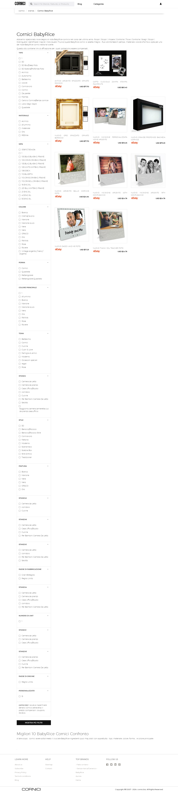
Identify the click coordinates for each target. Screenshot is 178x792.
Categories (99, 4)
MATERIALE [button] (24, 115)
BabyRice (80, 772)
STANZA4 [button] (23, 587)
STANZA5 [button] (23, 651)
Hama (78, 780)
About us (18, 765)
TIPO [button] (21, 53)
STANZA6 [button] (23, 519)
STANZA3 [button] (23, 544)
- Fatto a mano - (82, 765)
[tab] (34, 52)
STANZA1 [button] (22, 630)
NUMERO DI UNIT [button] (26, 616)
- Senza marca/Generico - (86, 768)
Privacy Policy (20, 772)
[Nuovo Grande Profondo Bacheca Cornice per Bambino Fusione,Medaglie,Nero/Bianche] (148, 114)
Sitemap (49, 765)
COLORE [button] (22, 207)
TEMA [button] (21, 333)
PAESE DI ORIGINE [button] (27, 676)
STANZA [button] (22, 376)
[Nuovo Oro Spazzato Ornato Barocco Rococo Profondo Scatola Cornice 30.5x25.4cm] (72, 114)
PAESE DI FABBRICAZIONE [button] (30, 569)
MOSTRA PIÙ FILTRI (33, 723)
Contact (48, 768)
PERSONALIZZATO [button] (27, 691)
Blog (80, 4)
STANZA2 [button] (23, 498)
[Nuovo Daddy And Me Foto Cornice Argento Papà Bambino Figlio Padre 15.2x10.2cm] (72, 224)
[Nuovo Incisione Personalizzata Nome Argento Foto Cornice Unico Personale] (110, 115)
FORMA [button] (22, 262)
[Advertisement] (91, 22)
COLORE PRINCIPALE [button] (28, 287)
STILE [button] (21, 420)
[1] (20, 58)
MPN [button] (21, 144)
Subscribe (19, 768)
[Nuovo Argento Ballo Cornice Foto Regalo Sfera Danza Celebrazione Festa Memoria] (72, 169)
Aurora (78, 776)
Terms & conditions (23, 776)
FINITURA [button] (23, 466)
